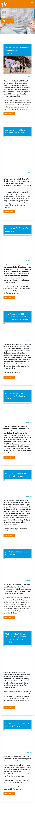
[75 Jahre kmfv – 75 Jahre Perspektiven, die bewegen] (18, 486)
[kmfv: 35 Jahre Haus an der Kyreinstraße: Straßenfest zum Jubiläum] (18, 411)
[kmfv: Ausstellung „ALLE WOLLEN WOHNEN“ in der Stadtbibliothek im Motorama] (18, 330)
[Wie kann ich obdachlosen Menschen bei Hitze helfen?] (18, 153)
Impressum (4, 810)
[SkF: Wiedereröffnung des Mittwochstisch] (18, 568)
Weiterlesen (9, 114)
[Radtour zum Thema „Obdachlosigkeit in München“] (18, 739)
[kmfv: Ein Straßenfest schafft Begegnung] (18, 246)
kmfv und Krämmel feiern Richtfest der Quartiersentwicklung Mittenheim (17, 50)
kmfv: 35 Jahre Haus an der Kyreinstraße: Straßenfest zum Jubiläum (17, 396)
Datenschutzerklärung (17, 810)
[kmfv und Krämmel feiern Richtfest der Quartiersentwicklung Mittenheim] (18, 65)
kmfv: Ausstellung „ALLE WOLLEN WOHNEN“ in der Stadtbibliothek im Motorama (16, 316)
